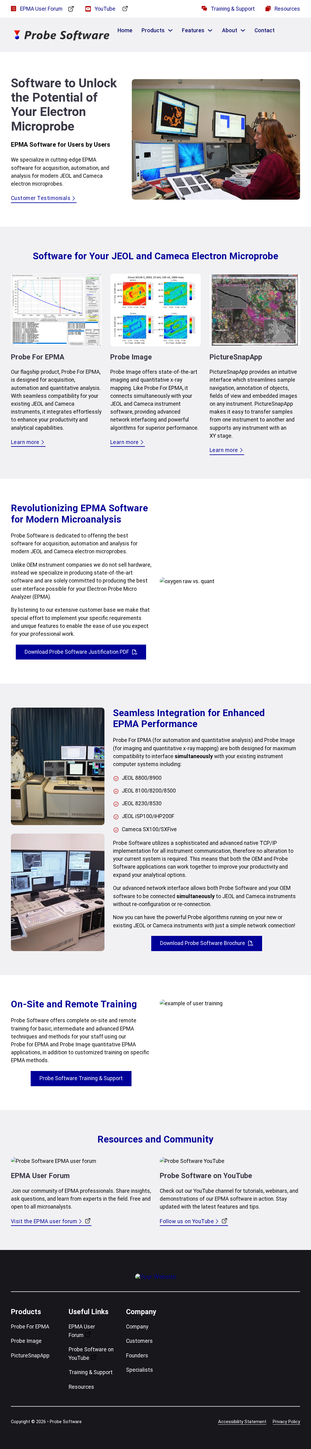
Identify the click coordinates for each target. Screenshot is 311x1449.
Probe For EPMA (30, 1327)
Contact (265, 30)
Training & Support (91, 1372)
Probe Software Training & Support (81, 1078)
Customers (139, 1341)
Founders (137, 1356)
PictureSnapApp (30, 1356)
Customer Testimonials (41, 198)
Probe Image (26, 1341)
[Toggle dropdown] (170, 30)
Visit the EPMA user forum (44, 1221)
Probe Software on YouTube (91, 1353)
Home (125, 30)
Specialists (139, 1370)
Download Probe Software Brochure (202, 943)
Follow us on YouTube (187, 1221)
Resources (81, 1387)
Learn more (25, 442)
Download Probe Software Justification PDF (77, 652)
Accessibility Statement (242, 1421)
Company (137, 1327)
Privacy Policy (286, 1421)
